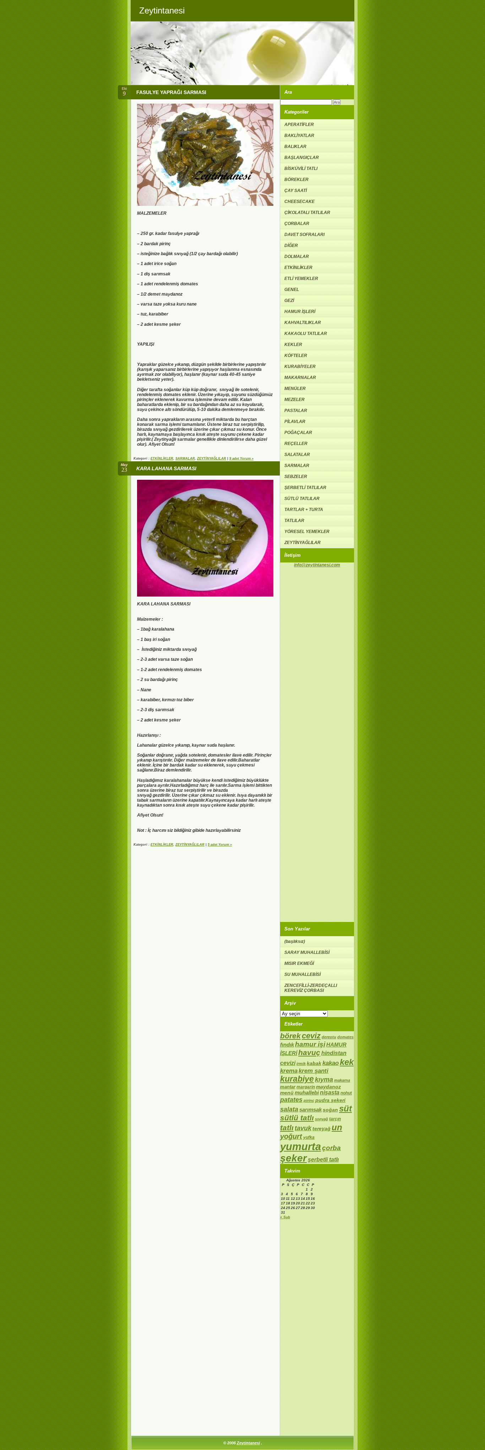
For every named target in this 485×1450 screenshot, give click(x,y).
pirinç (309, 1100)
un (337, 1127)
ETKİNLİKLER (162, 458)
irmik (301, 1063)
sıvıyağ (321, 1119)
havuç (309, 1052)
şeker (293, 1158)
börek (290, 1036)
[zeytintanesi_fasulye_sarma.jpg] (205, 204)
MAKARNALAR (300, 377)
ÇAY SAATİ (295, 190)
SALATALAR (297, 454)
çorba (331, 1148)
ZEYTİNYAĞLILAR (211, 458)
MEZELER (294, 399)
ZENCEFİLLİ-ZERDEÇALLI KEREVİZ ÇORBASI (310, 988)
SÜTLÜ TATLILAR (302, 498)
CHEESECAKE (299, 201)
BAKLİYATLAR (299, 135)
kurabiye (297, 1079)
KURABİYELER (300, 366)
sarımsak (310, 1110)
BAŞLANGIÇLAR (301, 157)
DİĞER (291, 245)
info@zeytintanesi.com (317, 564)
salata (289, 1109)
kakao (330, 1062)
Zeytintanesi (248, 1443)
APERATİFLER (299, 124)
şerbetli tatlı (323, 1159)
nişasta (329, 1092)
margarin (305, 1086)
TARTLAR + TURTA (303, 509)
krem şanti (313, 1070)
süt (345, 1108)
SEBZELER (295, 476)
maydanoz (328, 1086)
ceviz (311, 1035)
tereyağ (321, 1128)
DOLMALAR (296, 256)
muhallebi (307, 1092)
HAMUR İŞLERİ (299, 311)
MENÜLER (295, 388)
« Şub (285, 1217)
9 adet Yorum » (241, 458)
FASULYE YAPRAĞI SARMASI (171, 92)
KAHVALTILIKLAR (302, 322)
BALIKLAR (295, 146)
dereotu (329, 1037)
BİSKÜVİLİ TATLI (300, 168)
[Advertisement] (317, 673)
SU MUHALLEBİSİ (302, 974)
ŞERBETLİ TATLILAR (305, 487)
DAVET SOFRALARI (304, 234)
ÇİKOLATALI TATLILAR (307, 212)
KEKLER (293, 344)
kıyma (324, 1079)
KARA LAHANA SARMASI (166, 468)
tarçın (335, 1118)
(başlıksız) (294, 941)
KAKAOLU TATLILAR (305, 333)
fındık (287, 1045)
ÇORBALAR (296, 223)
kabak (314, 1063)
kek (347, 1062)
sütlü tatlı (297, 1118)
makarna (342, 1080)
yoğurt (291, 1136)
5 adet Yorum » (220, 844)
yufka (309, 1137)
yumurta (300, 1146)
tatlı (287, 1128)
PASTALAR (295, 410)
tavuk (303, 1128)
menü (287, 1092)
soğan (330, 1110)
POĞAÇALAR (298, 432)
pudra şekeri (330, 1100)
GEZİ (289, 300)
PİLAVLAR (294, 421)
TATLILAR (294, 520)
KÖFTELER (295, 355)
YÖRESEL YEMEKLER (306, 531)
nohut (346, 1093)
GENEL (291, 289)
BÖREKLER (296, 179)
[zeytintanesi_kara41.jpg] (205, 595)
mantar (287, 1086)
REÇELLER (295, 443)
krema (289, 1070)
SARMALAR (185, 458)
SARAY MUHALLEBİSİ (306, 952)
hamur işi (310, 1044)
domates (345, 1037)
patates (291, 1099)
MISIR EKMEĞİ (299, 963)
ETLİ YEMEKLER (301, 278)
